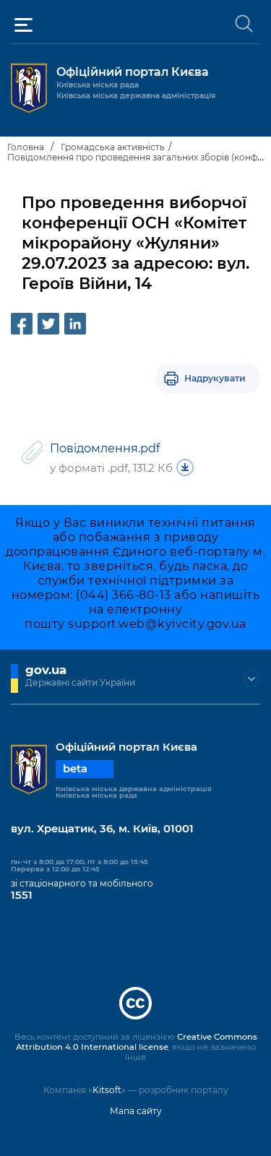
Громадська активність (113, 147)
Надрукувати (215, 378)
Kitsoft (107, 1089)
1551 (22, 895)
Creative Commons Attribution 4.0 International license (136, 1042)
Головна (25, 147)
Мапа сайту (136, 1110)
